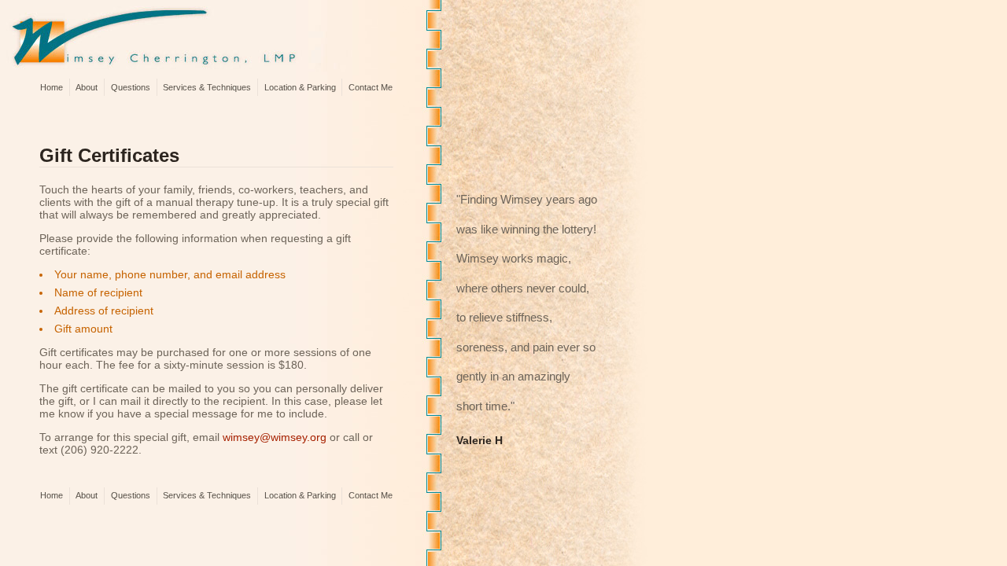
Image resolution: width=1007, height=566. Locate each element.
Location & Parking (300, 87)
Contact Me (371, 87)
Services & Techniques (207, 87)
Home (51, 87)
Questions (130, 87)
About (87, 87)
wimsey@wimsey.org (274, 437)
